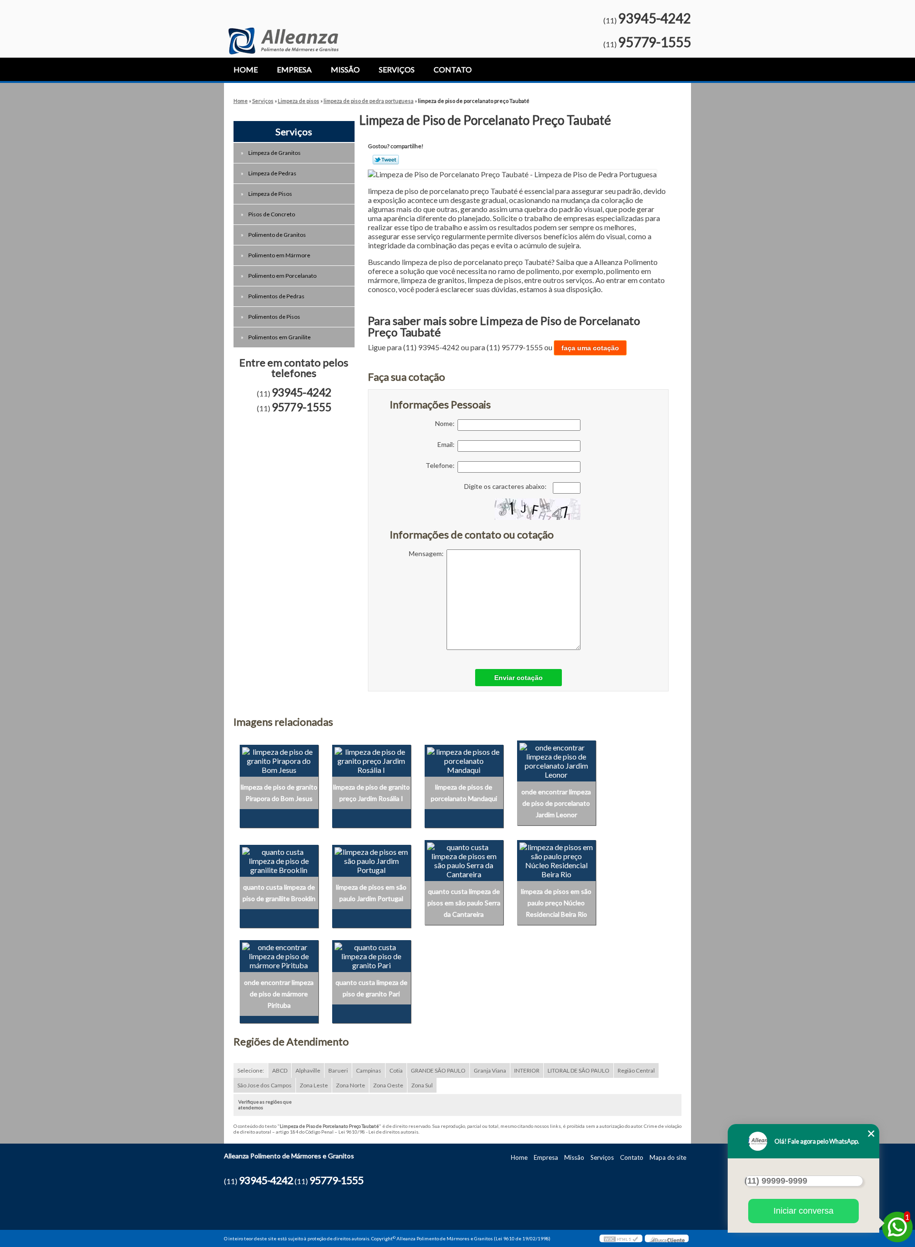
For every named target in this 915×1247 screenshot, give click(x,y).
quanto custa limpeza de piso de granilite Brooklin (279, 892)
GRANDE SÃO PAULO (438, 1070)
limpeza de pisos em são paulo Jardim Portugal (371, 892)
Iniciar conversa (803, 1211)
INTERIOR (526, 1070)
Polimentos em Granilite (279, 337)
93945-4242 (654, 18)
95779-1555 (654, 42)
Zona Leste (314, 1085)
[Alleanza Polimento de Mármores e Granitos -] (283, 27)
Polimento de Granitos (277, 234)
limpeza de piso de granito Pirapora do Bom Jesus (279, 792)
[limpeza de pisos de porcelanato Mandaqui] (464, 759)
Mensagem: (428, 553)
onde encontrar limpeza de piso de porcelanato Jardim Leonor (556, 803)
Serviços (397, 69)
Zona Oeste (388, 1085)
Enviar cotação (518, 677)
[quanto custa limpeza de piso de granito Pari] (371, 954)
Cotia (396, 1070)
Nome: (446, 423)
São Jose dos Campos (264, 1085)
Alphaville (307, 1070)
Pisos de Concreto (271, 214)
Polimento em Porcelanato (282, 275)
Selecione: (250, 1070)
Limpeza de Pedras (272, 173)
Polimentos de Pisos (274, 316)
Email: (447, 444)
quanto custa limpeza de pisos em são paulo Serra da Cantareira (463, 902)
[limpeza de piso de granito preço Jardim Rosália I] (371, 759)
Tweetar (386, 159)
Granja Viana (490, 1070)
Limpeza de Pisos (270, 193)
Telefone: (442, 465)
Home (246, 69)
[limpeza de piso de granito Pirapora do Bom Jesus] (279, 759)
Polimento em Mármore (279, 255)
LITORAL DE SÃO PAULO (579, 1070)
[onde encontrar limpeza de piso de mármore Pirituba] (279, 954)
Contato (453, 69)
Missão (345, 69)
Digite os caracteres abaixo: (506, 486)
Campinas (368, 1070)
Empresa (294, 69)
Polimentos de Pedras (276, 296)
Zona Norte (350, 1085)
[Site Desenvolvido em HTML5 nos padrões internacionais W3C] (621, 1238)
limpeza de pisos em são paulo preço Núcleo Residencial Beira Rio (556, 902)
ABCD (279, 1070)
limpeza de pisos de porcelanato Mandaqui (464, 792)
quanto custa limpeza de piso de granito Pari (371, 988)
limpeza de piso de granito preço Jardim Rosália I (371, 792)
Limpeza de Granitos (274, 152)
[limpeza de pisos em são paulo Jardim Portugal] (371, 859)
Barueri (338, 1070)
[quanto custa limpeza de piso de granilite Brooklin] (279, 859)
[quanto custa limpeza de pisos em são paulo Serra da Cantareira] (464, 859)
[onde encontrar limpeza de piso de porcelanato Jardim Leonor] (556, 759)
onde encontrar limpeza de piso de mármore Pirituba (279, 993)
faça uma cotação (590, 348)
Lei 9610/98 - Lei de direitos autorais (378, 1132)
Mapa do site (668, 1157)
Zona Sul (422, 1085)
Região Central (636, 1070)
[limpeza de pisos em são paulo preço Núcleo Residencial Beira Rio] (556, 859)
